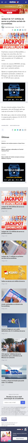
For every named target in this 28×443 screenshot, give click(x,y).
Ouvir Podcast (20, 438)
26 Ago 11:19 (4, 333)
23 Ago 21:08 (4, 211)
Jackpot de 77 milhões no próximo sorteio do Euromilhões (12, 257)
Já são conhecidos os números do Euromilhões (12, 305)
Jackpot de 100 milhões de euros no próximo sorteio (12, 207)
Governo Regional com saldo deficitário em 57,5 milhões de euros (13, 330)
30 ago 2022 (19, 27)
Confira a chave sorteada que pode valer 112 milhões (12, 381)
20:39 (2, 385)
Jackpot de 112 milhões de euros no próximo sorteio (12, 232)
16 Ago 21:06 (4, 261)
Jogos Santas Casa (14, 125)
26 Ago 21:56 (4, 236)
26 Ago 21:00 (4, 284)
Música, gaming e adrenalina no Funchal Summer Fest (12, 150)
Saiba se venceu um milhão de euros (13, 281)
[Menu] (2, 2)
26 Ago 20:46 (4, 308)
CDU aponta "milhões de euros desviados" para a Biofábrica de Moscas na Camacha (11, 356)
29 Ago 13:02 (4, 360)
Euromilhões (4, 125)
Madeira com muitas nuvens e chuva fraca (12, 143)
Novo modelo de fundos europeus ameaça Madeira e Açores (12, 157)
